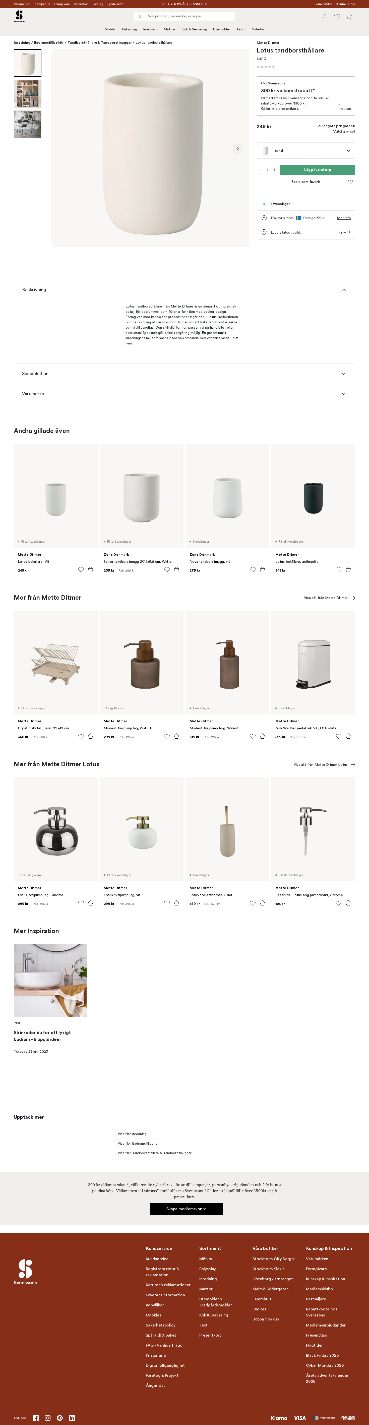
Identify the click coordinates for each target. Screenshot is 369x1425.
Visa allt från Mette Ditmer (326, 598)
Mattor (169, 29)
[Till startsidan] (19, 16)
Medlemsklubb (319, 1289)
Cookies (153, 1315)
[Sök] (141, 16)
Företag (98, 4)
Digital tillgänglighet (165, 1365)
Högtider (314, 1345)
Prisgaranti (156, 1355)
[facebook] (36, 1418)
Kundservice (157, 1259)
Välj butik (343, 232)
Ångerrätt (155, 1385)
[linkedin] (72, 1418)
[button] (266, 66)
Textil (240, 29)
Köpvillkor (155, 1305)
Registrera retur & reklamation (162, 1272)
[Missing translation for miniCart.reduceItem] (260, 170)
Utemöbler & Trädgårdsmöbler (215, 1302)
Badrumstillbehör (49, 42)
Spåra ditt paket (161, 1335)
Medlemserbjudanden (326, 1325)
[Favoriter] (337, 16)
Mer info (344, 218)
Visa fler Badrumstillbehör (138, 1143)
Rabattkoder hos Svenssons (321, 1312)
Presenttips (316, 1335)
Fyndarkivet (115, 4)
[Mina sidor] (325, 16)
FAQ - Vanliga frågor (165, 1345)
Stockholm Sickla (269, 1269)
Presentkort (210, 1335)
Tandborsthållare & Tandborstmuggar (100, 42)
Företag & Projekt (162, 1375)
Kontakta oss (345, 4)
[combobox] (184, 16)
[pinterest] (60, 1418)
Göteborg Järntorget (273, 1279)
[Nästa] (238, 149)
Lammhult (262, 1299)
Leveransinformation (165, 1295)
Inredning (150, 29)
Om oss (260, 1309)
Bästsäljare (316, 1299)
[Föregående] (62, 149)
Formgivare (62, 4)
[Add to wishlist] (81, 570)
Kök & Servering (194, 29)
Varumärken (22, 4)
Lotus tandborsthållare (154, 42)
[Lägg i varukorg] (91, 570)
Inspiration (81, 4)
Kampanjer (42, 4)
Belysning (129, 29)
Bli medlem (344, 106)
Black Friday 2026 (322, 1355)
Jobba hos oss (266, 1319)
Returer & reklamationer (168, 1285)
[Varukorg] (349, 16)
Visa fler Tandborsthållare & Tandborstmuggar (155, 1153)
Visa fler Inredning (132, 1134)
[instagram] (48, 1418)
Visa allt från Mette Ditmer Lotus (321, 765)
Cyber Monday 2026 (325, 1365)
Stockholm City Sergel (274, 1259)
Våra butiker (324, 4)
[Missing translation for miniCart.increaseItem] (274, 170)
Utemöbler (221, 29)
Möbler (110, 29)
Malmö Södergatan (271, 1289)
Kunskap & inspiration (325, 1279)
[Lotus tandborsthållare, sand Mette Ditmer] (150, 148)
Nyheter (258, 29)
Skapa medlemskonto (186, 1209)
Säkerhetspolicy (161, 1325)
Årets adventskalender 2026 (327, 1378)
